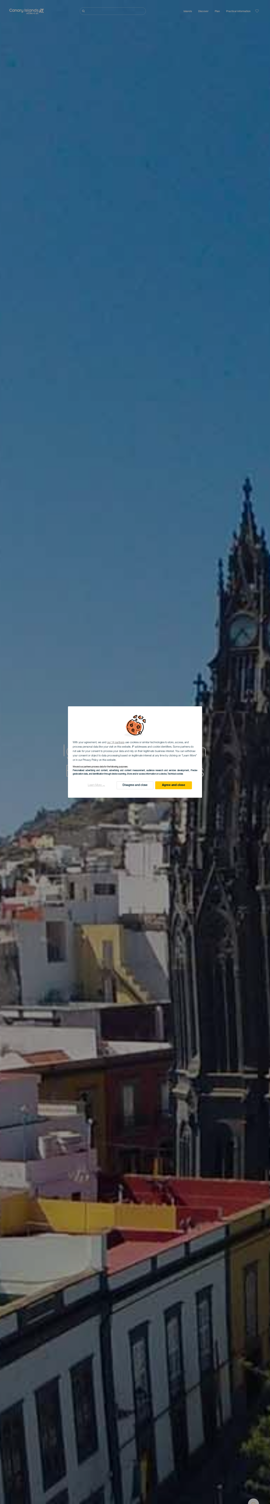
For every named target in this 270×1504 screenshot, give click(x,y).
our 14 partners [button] (116, 742)
